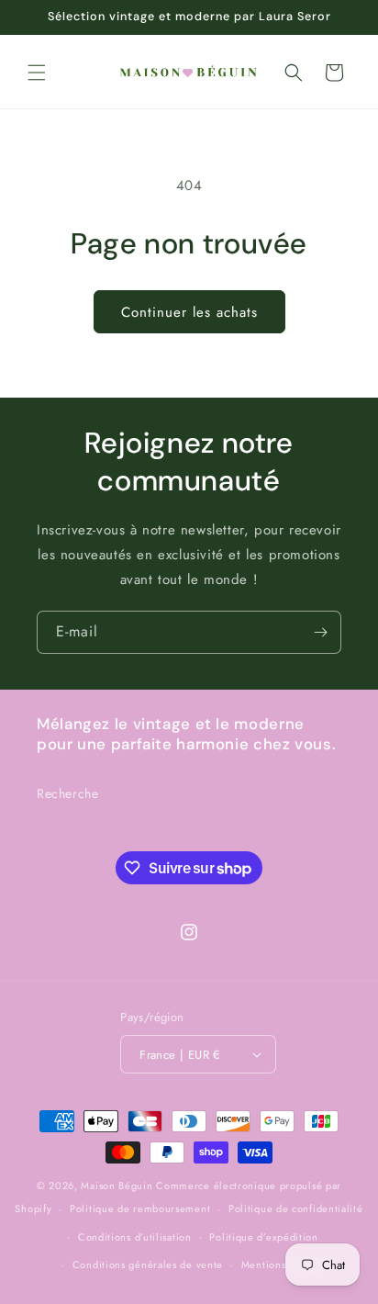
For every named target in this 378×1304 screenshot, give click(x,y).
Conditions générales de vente (147, 1264)
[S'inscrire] (320, 632)
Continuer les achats (189, 312)
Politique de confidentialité (295, 1208)
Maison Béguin (116, 1185)
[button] (37, 72)
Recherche (67, 793)
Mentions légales (282, 1264)
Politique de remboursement (140, 1208)
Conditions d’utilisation (135, 1237)
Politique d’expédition (263, 1237)
